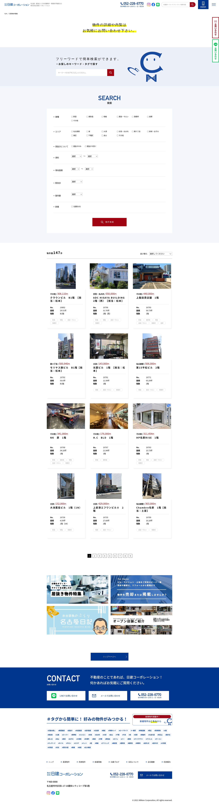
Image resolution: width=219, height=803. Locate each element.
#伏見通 (50, 747)
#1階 (165, 730)
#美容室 (114, 743)
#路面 (103, 730)
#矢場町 (86, 739)
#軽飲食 (130, 743)
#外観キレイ (112, 730)
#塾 (91, 743)
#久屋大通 (151, 735)
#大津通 (163, 743)
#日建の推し (51, 730)
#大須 (104, 735)
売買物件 (82, 762)
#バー (122, 739)
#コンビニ (82, 735)
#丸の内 (97, 735)
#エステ (76, 743)
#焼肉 (94, 739)
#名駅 (135, 735)
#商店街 (50, 735)
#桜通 (79, 747)
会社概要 (151, 762)
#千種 (117, 735)
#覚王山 (160, 735)
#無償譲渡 (61, 730)
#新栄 (64, 739)
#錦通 (73, 747)
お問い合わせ (216, 29)
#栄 (130, 735)
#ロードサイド (123, 730)
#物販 (96, 743)
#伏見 (90, 735)
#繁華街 (73, 735)
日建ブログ (115, 762)
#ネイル (60, 743)
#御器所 (142, 735)
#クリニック (105, 743)
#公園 (57, 735)
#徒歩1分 (146, 743)
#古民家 (96, 730)
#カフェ (115, 739)
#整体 (129, 739)
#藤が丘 (167, 735)
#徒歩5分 (155, 743)
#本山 (57, 739)
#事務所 (138, 743)
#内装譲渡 (78, 730)
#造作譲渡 (88, 730)
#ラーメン (158, 739)
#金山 (111, 735)
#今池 (124, 735)
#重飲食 (122, 743)
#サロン (68, 743)
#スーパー (65, 735)
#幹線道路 (142, 730)
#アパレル (149, 739)
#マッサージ (51, 743)
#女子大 (71, 739)
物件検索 (109, 222)
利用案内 (167, 762)
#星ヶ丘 (50, 739)
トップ (51, 762)
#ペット (84, 743)
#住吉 (57, 747)
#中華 (100, 739)
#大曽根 (78, 739)
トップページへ (109, 657)
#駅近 (149, 730)
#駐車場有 (157, 730)
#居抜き (70, 730)
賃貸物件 (66, 762)
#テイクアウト (138, 739)
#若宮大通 (65, 747)
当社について (133, 762)
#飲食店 (107, 739)
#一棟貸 (133, 730)
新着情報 (98, 762)
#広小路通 (87, 747)
